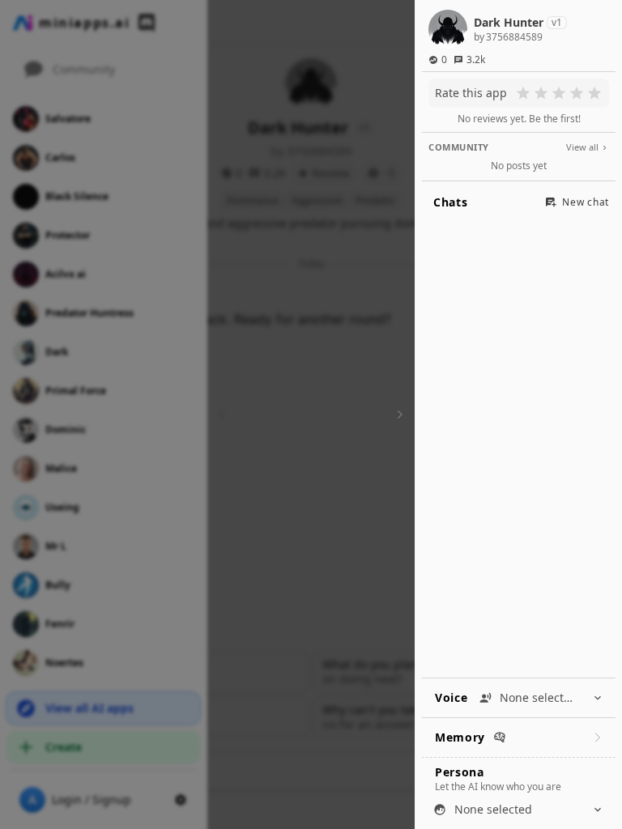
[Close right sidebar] (397, 414)
